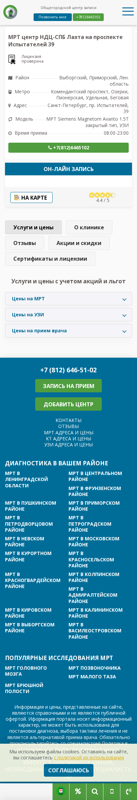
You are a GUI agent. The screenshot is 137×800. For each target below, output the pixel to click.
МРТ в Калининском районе (95, 613)
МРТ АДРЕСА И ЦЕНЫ (68, 432)
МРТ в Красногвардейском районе (33, 580)
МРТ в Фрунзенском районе (94, 491)
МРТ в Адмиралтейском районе (92, 595)
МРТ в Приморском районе (94, 506)
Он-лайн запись (69, 169)
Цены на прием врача (39, 330)
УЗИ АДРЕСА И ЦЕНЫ (68, 444)
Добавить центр (68, 404)
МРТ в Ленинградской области (26, 479)
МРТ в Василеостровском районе (94, 631)
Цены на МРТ (28, 298)
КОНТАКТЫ (68, 420)
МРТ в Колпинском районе (93, 577)
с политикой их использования (89, 757)
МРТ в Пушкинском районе (30, 506)
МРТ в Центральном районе (95, 476)
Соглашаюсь (68, 770)
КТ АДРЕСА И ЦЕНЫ (68, 438)
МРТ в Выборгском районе (30, 628)
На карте (34, 197)
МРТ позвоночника (94, 668)
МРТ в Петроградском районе (89, 524)
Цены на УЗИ (28, 314)
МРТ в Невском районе (24, 542)
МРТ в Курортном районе (28, 556)
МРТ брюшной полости (24, 688)
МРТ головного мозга (26, 671)
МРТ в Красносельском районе (91, 559)
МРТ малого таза (92, 677)
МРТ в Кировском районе (28, 613)
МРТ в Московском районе (93, 542)
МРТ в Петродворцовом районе (29, 524)
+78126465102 (88, 16)
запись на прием (68, 386)
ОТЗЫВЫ (68, 426)
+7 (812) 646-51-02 (68, 370)
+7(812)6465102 (70, 147)
